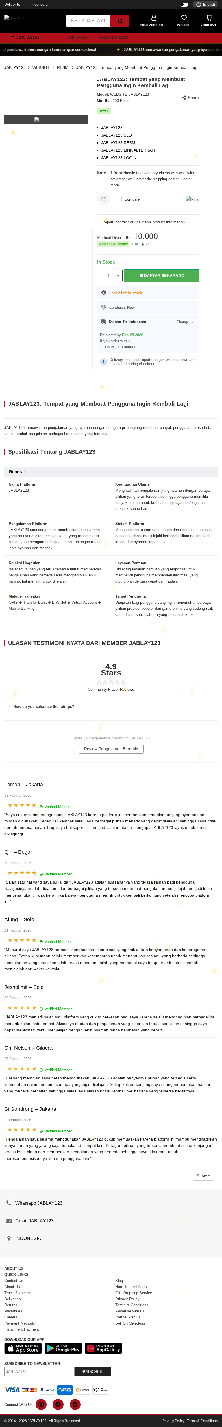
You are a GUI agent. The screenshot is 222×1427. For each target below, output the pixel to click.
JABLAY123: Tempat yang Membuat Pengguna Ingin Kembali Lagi (136, 67)
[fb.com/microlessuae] (58, 1404)
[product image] (46, 119)
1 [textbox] (109, 275)
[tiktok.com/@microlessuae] (75, 1404)
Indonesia (25, 4)
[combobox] (205, 4)
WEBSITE (41, 67)
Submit (203, 1175)
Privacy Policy (173, 1421)
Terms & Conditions (202, 1421)
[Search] (120, 21)
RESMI (63, 67)
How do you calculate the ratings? (43, 706)
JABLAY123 (77, 38)
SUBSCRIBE (92, 1371)
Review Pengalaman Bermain (111, 748)
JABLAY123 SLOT (112, 38)
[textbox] (205, 4)
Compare (132, 199)
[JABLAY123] (14, 17)
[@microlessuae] (41, 1404)
